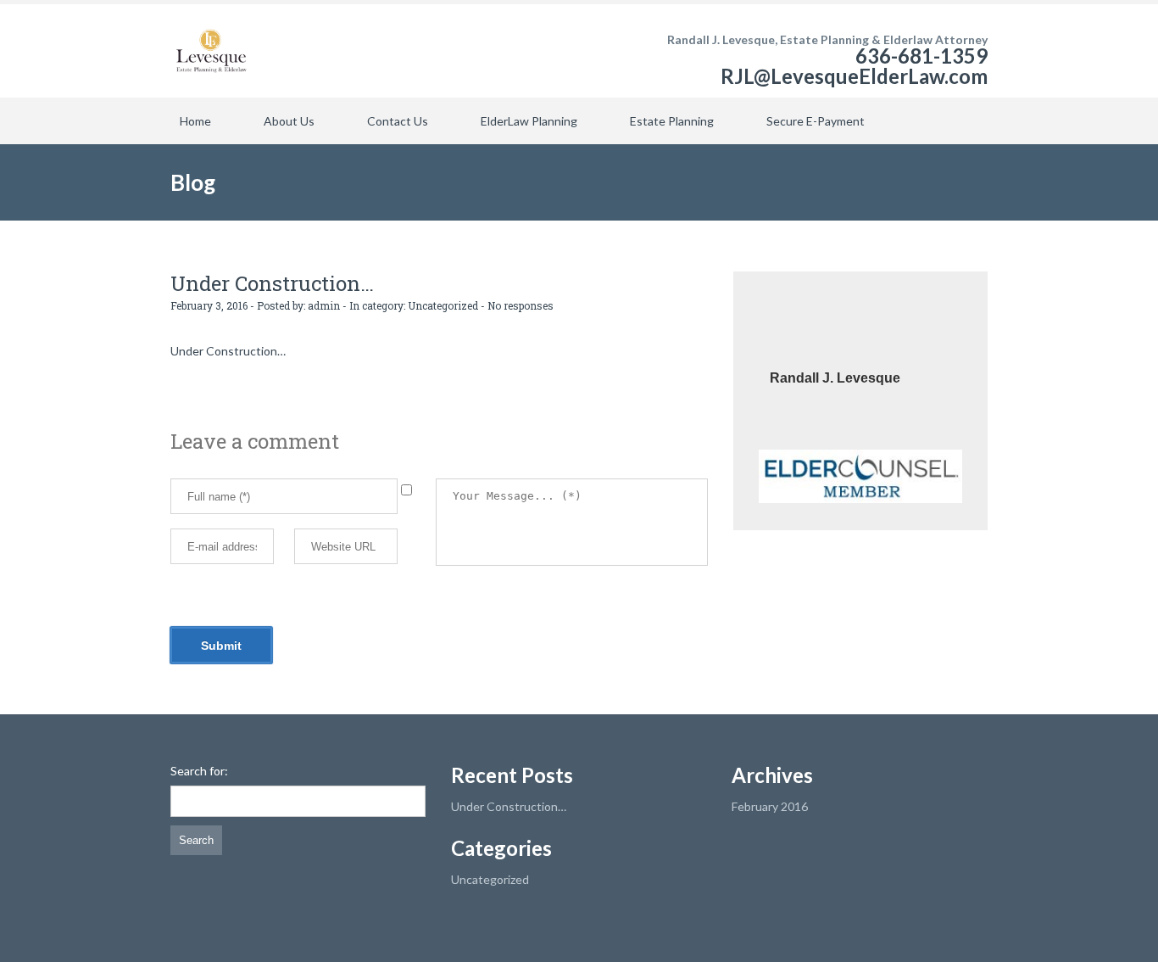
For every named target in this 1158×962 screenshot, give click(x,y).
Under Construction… (508, 806)
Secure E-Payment (815, 121)
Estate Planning (672, 121)
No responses (520, 305)
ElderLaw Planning (529, 121)
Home (195, 121)
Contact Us (397, 121)
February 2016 (770, 806)
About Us (289, 121)
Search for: (199, 771)
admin (324, 305)
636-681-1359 (921, 55)
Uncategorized (443, 305)
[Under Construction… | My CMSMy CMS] (211, 50)
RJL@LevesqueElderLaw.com (854, 76)
